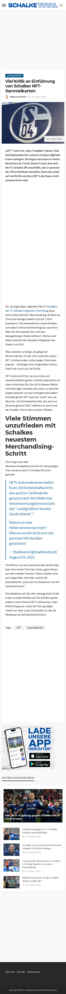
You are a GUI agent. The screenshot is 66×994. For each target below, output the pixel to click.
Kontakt (21, 971)
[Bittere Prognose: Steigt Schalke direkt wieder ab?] (12, 882)
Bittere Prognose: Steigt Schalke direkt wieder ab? (40, 879)
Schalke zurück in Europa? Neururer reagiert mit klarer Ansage (42, 847)
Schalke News (14, 75)
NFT (19, 627)
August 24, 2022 (22, 557)
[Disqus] (33, 674)
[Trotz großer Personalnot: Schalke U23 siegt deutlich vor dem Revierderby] (12, 865)
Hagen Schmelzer (18, 96)
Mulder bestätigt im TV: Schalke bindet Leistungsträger (39, 831)
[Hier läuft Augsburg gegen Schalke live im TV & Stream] (33, 805)
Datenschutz (33, 971)
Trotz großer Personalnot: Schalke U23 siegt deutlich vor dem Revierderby (41, 864)
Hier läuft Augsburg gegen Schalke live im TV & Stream (32, 817)
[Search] (61, 5)
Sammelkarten (35, 627)
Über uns (10, 971)
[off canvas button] (4, 5)
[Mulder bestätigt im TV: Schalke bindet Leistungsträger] (12, 834)
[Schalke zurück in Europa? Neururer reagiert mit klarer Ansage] (12, 850)
